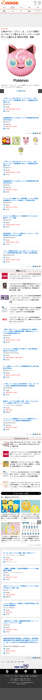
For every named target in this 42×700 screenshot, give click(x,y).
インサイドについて (8, 675)
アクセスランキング (12, 7)
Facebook (16, 672)
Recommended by (33, 545)
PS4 (38, 7)
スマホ (12, 11)
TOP (21, 666)
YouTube (34, 672)
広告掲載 (21, 675)
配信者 (29, 11)
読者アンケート (4, 11)
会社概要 (27, 675)
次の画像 (40, 91)
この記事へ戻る (21, 90)
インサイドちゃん (37, 11)
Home (7, 672)
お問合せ (16, 675)
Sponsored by (29, 133)
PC (21, 11)
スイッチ (21, 7)
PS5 (29, 7)
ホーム (4, 7)
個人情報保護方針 (34, 675)
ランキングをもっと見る (21, 493)
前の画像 (2, 91)
